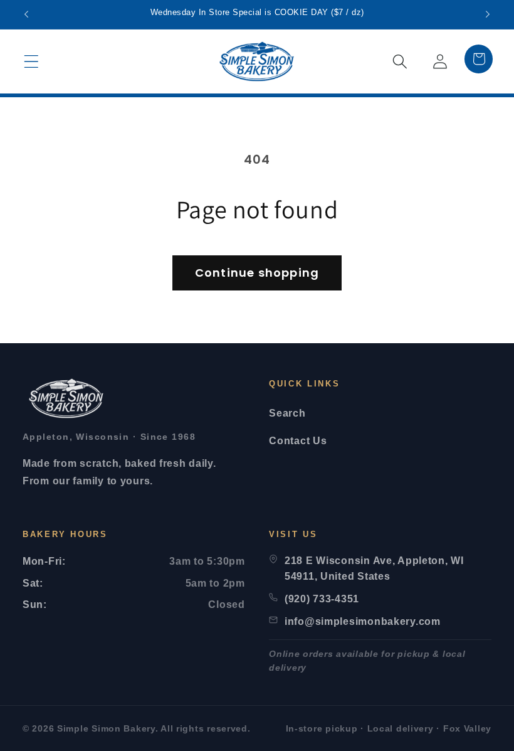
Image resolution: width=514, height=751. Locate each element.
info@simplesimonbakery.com (363, 621)
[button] (31, 61)
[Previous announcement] (26, 14)
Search (287, 413)
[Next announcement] (487, 14)
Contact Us (298, 440)
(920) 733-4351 (322, 599)
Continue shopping (257, 272)
